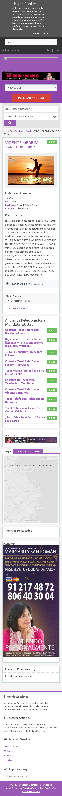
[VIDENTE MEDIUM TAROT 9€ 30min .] (31, 186)
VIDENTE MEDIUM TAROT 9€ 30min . (21, 144)
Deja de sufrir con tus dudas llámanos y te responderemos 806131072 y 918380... (24, 342)
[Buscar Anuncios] (10, 123)
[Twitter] (57, 50)
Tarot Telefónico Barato (20, 131)
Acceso (15, 50)
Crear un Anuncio (12, 746)
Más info (40, 731)
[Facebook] (53, 50)
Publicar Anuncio (31, 97)
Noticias (8, 760)
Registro (6, 50)
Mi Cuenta (9, 751)
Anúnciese (9, 756)
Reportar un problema (17, 308)
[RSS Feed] (48, 50)
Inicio (4, 131)
